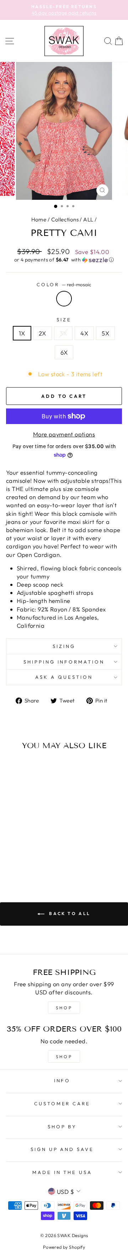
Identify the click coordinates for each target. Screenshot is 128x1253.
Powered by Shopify (64, 1247)
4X (84, 333)
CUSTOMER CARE (62, 1103)
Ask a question (64, 677)
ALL (88, 219)
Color (64, 284)
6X (64, 352)
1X (22, 333)
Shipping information (64, 662)
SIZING (64, 646)
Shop (64, 1056)
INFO (62, 1080)
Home (39, 219)
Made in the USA (62, 1172)
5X (105, 333)
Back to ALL (69, 913)
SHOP (64, 1007)
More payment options (64, 434)
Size (64, 319)
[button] (64, 259)
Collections (65, 219)
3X (63, 333)
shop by (62, 1126)
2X (42, 333)
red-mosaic (64, 299)
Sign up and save (62, 1149)
